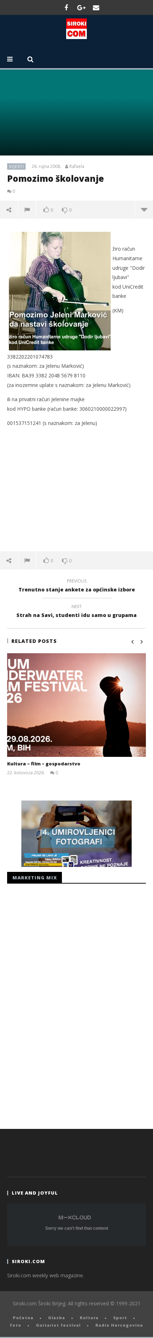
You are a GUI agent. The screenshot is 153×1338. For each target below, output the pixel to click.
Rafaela (76, 166)
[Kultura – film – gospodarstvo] (76, 705)
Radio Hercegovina (119, 1325)
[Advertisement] (76, 489)
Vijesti (16, 166)
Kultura (89, 1317)
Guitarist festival (58, 1325)
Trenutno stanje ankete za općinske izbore (77, 586)
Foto (15, 1325)
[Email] (96, 7)
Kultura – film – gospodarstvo (43, 763)
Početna (23, 1317)
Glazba (56, 1317)
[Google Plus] (81, 7)
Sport (120, 1317)
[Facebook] (66, 7)
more (144, 209)
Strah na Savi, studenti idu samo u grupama (76, 612)
